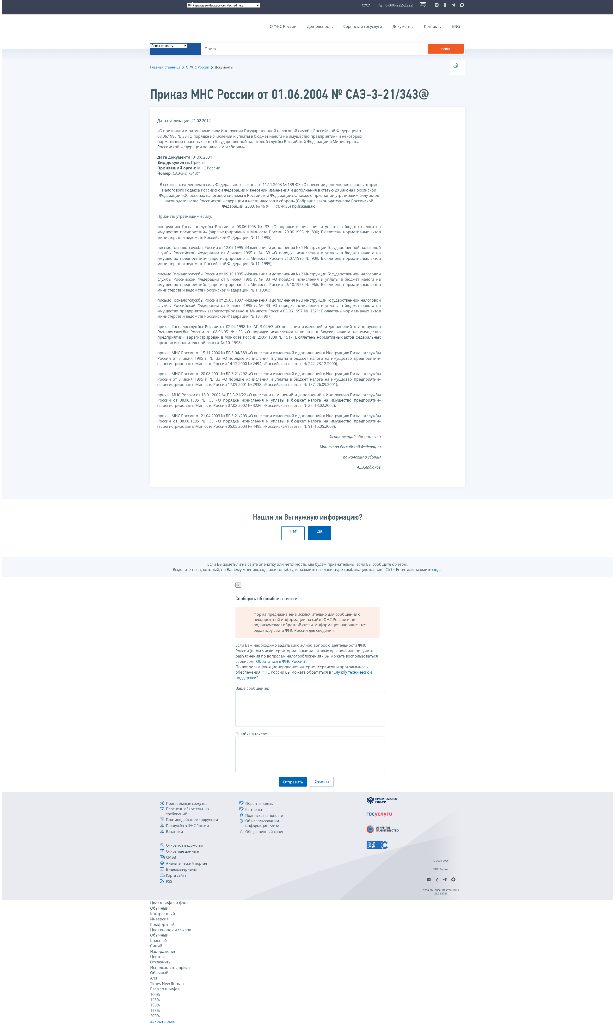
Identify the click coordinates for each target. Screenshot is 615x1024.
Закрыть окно (163, 1021)
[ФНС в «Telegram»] (453, 5)
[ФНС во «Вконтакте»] (436, 5)
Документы (403, 26)
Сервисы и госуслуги (362, 26)
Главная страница (165, 67)
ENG (456, 26)
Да (319, 531)
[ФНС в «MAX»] (461, 5)
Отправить (293, 782)
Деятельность (320, 26)
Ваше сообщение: (252, 688)
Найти (445, 49)
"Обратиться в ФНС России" (280, 661)
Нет (293, 531)
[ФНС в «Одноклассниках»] (445, 5)
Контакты (433, 26)
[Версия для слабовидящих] (367, 5)
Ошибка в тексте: (251, 734)
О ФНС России (283, 26)
